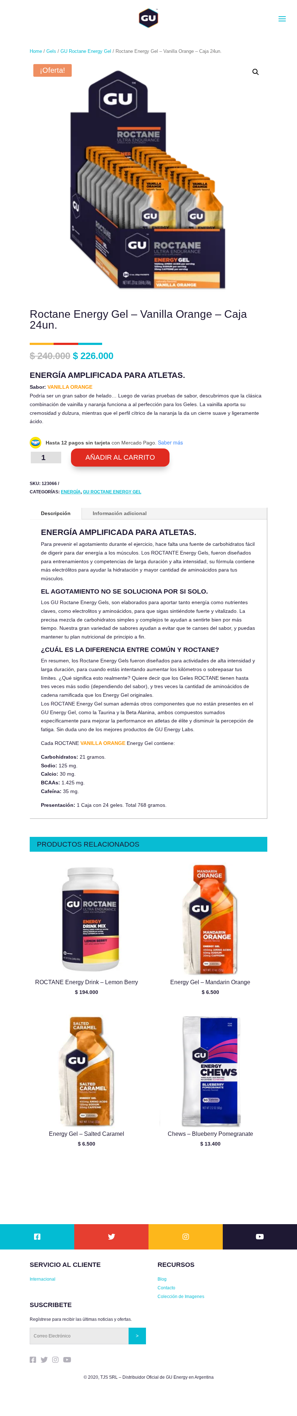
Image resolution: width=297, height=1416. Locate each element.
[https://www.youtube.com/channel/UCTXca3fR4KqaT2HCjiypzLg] (259, 1237)
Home (36, 51)
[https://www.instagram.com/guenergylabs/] (185, 1237)
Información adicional (120, 513)
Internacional (42, 1279)
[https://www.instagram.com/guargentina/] (57, 1361)
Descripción (56, 513)
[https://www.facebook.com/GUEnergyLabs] (37, 1237)
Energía (71, 491)
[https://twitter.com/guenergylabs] (112, 1237)
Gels (51, 51)
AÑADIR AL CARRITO (120, 457)
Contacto (166, 1287)
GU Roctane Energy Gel (85, 51)
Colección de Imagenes (181, 1296)
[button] (255, 72)
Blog (162, 1279)
